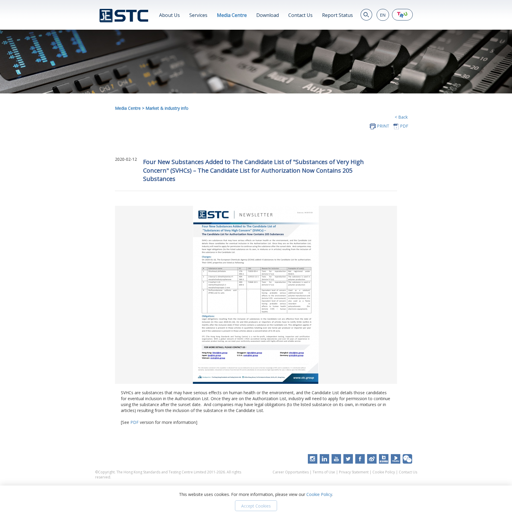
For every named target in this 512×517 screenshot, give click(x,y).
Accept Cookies (256, 506)
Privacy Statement (354, 472)
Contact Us (300, 15)
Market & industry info (166, 108)
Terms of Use (324, 472)
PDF (134, 422)
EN (382, 15)
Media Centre (232, 15)
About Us (169, 15)
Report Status (337, 15)
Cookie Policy (383, 472)
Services (198, 15)
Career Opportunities (291, 472)
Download (267, 15)
